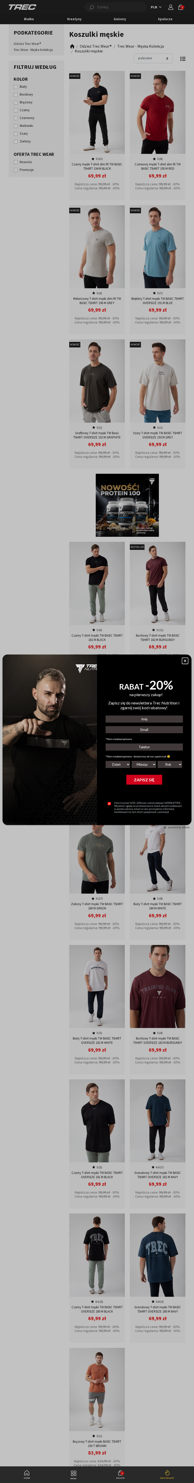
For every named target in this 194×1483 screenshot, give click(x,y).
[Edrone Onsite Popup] (97, 741)
